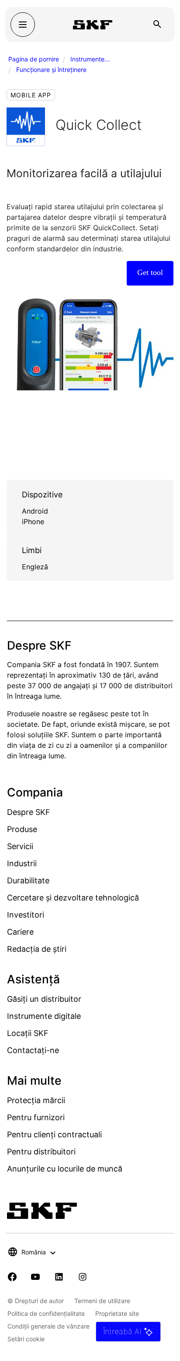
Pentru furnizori (36, 1117)
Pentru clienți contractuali (54, 1134)
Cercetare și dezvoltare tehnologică (73, 897)
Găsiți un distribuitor (44, 999)
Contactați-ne (33, 1050)
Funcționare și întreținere (51, 69)
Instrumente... (90, 59)
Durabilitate (28, 880)
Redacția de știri (36, 949)
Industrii (22, 863)
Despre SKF (28, 812)
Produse (22, 829)
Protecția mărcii (36, 1100)
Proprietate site (117, 1313)
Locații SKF (27, 1033)
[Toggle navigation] (22, 24)
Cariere (20, 931)
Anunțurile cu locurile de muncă (64, 1168)
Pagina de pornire (33, 59)
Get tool (150, 272)
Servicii (20, 846)
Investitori (25, 914)
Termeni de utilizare (102, 1300)
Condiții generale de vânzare (48, 1326)
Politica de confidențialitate (46, 1313)
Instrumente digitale (44, 1016)
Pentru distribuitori (41, 1151)
